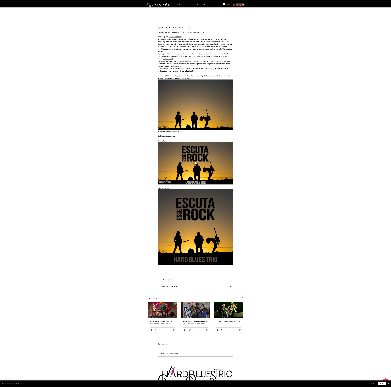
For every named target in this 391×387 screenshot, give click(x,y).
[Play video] (195, 163)
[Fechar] (388, 383)
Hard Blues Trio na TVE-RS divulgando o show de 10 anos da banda (161, 323)
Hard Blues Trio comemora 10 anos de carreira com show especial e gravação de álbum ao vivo (195, 323)
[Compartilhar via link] (169, 280)
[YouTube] (154, 4)
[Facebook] (163, 4)
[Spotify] (157, 4)
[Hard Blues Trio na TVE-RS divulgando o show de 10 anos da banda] (162, 310)
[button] (233, 4)
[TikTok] (166, 4)
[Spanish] (243, 4)
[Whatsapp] (169, 4)
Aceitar (382, 384)
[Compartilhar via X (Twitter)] (164, 280)
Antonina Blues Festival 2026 (228, 322)
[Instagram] (160, 4)
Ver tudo (240, 298)
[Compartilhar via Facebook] (159, 280)
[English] (240, 4)
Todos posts (152, 14)
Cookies (372, 384)
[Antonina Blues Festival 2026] (228, 310)
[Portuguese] (237, 4)
